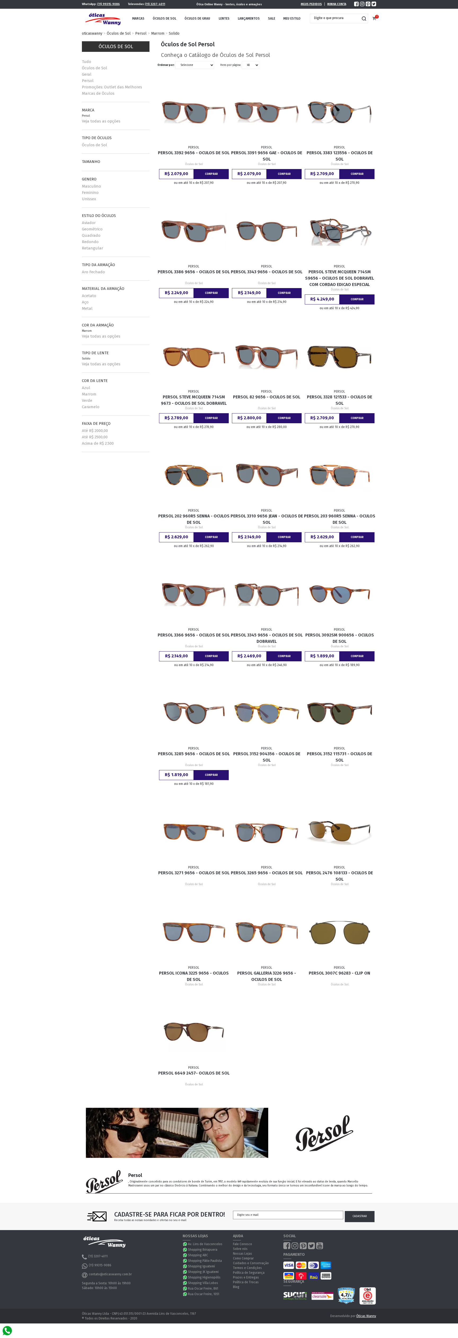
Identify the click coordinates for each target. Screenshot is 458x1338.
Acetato (89, 295)
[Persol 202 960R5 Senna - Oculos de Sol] (194, 475)
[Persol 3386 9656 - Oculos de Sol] (194, 231)
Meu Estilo (292, 18)
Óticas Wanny (366, 1316)
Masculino (91, 186)
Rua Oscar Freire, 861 (203, 1288)
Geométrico (92, 229)
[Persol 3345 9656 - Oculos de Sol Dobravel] (267, 594)
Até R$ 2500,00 (95, 437)
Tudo (86, 61)
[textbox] (335, 18)
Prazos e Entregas (246, 1277)
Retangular (92, 248)
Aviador (89, 222)
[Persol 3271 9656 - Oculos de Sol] (194, 832)
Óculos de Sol (164, 18)
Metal (87, 308)
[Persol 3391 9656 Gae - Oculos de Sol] (267, 112)
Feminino (90, 192)
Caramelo (90, 406)
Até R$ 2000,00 (95, 430)
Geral (86, 74)
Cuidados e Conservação (251, 1263)
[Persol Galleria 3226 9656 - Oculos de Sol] (267, 932)
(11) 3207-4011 (155, 4)
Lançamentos (249, 18)
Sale (271, 18)
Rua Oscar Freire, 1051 (203, 1294)
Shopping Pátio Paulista (205, 1261)
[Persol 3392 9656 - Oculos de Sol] (194, 112)
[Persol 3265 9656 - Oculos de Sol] (267, 832)
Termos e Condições (247, 1268)
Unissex (89, 199)
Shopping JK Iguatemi (203, 1272)
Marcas (138, 18)
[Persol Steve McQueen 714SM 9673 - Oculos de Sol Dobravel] (194, 356)
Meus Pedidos (311, 4)
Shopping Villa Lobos (203, 1283)
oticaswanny (92, 33)
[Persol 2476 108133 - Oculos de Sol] (339, 832)
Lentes (224, 18)
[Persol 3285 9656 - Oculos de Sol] (194, 713)
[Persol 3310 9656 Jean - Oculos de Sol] (267, 475)
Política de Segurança (249, 1273)
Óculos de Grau (197, 18)
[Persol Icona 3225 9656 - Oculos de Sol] (194, 932)
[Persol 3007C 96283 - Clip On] (339, 932)
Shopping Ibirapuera (202, 1249)
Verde (87, 400)
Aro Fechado (93, 272)
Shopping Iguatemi (201, 1266)
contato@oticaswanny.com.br (110, 1274)
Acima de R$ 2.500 (98, 443)
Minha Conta (336, 4)
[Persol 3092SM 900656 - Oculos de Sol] (339, 594)
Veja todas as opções (101, 121)
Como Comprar (243, 1258)
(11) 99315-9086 (108, 4)
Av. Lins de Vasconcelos (205, 1244)
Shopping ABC (198, 1255)
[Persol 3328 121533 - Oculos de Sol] (339, 356)
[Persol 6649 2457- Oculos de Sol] (194, 1032)
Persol (141, 33)
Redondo (90, 241)
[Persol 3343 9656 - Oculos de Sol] (267, 231)
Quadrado (91, 235)
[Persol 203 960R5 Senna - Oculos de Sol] (339, 475)
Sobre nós (240, 1249)
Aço (85, 302)
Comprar (211, 174)
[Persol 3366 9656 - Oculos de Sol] (194, 594)
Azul (86, 387)
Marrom (157, 33)
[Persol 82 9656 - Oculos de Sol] (267, 356)
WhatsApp (185, 1244)
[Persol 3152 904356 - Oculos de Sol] (267, 713)
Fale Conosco (242, 1244)
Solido (174, 33)
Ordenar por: (165, 65)
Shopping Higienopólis (204, 1277)
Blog (236, 1287)
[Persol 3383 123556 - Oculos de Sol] (339, 112)
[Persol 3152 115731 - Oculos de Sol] (339, 713)
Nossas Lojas (242, 1253)
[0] (374, 18)
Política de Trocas (246, 1282)
